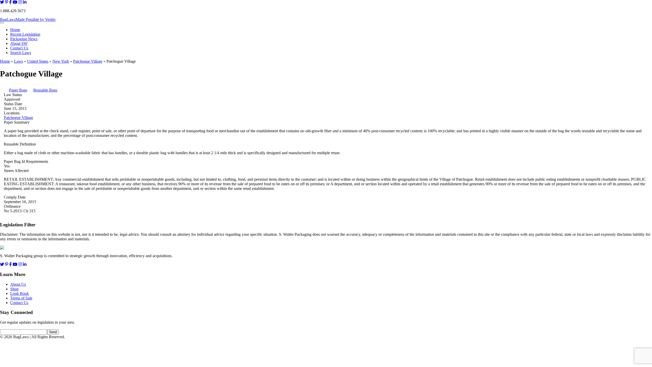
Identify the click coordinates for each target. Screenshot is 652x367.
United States (37, 61)
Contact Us (19, 48)
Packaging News (23, 39)
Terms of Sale (21, 298)
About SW (19, 43)
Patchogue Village (87, 61)
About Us (18, 284)
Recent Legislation (25, 34)
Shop (14, 289)
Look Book (19, 293)
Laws (18, 61)
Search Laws (20, 52)
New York (60, 61)
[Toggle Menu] (2, 22)
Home (15, 30)
